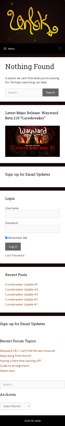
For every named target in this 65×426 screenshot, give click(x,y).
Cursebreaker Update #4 (21, 289)
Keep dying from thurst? (16, 356)
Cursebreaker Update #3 (21, 294)
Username (12, 208)
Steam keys (7, 371)
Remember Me (17, 238)
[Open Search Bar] (59, 48)
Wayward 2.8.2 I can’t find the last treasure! (27, 351)
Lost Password (14, 255)
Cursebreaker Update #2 (21, 299)
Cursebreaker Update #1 (21, 304)
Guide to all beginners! (14, 366)
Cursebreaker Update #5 (21, 284)
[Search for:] (23, 92)
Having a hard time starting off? (20, 361)
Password (11, 223)
